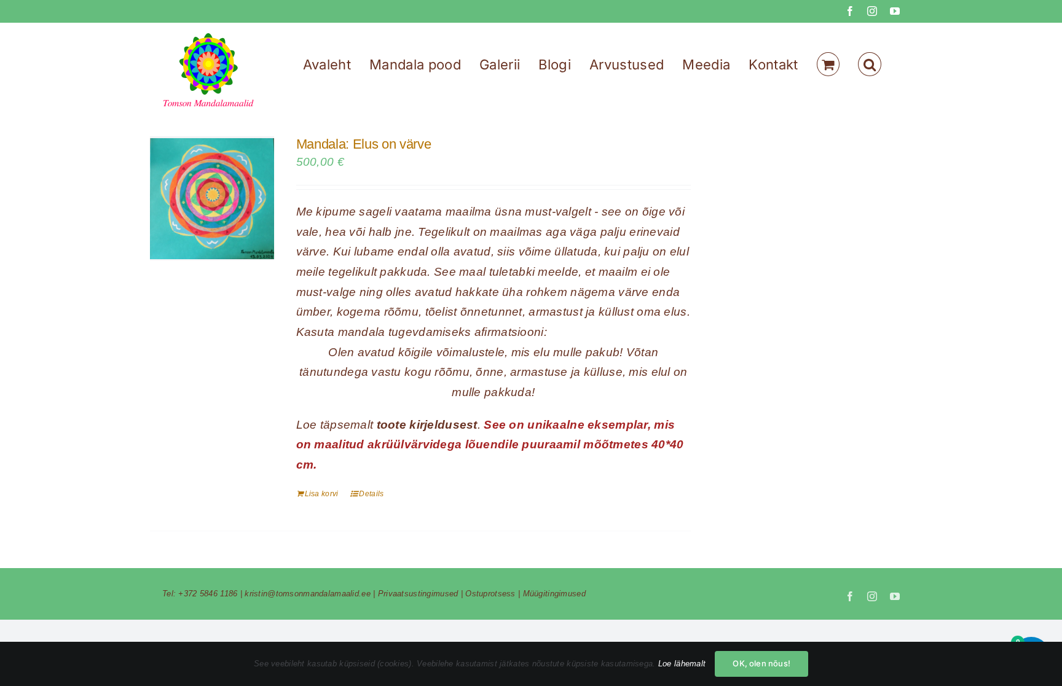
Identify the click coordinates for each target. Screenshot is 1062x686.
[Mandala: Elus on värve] (212, 198)
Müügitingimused (554, 593)
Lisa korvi (322, 493)
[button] (869, 64)
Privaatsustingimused (418, 593)
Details (371, 493)
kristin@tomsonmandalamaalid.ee (308, 593)
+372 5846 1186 (207, 593)
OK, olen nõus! (761, 663)
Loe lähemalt (682, 663)
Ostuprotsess (490, 593)
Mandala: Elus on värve (363, 144)
